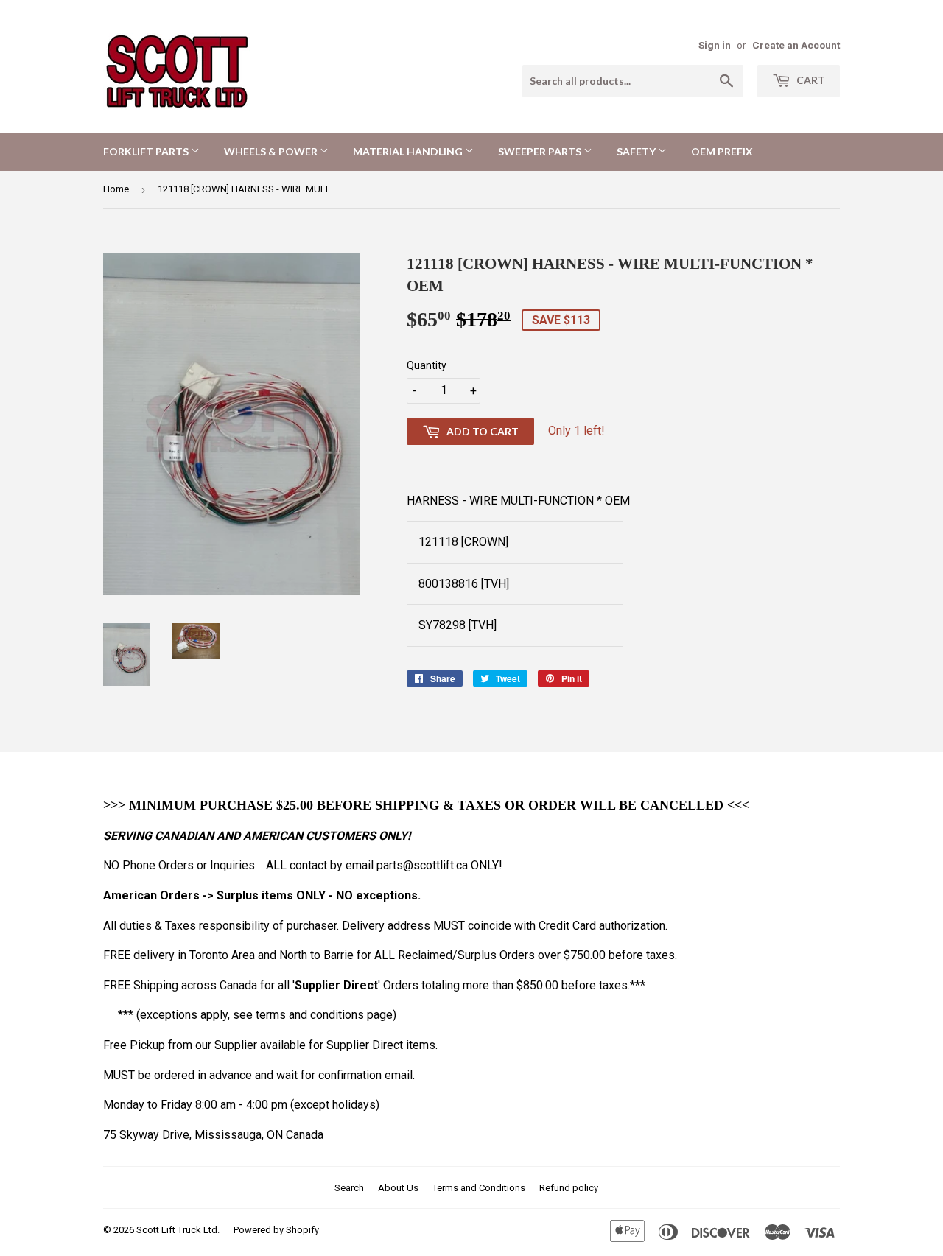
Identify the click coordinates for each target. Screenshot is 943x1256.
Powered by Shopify (276, 1229)
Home (116, 188)
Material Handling (409, 151)
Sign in (714, 45)
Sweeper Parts (540, 151)
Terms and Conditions (478, 1187)
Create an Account (796, 45)
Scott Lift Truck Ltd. (178, 1229)
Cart (809, 80)
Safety (637, 151)
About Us (398, 1187)
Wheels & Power (272, 151)
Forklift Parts (147, 151)
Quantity (426, 365)
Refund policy (568, 1187)
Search (349, 1187)
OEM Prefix (722, 151)
